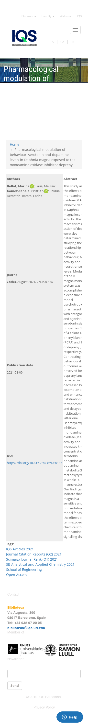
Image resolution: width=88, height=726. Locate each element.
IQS (79, 16)
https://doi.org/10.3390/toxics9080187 (34, 463)
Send (15, 685)
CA (62, 42)
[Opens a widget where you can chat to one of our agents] (69, 717)
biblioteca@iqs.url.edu (26, 628)
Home (14, 144)
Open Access (16, 574)
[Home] (24, 38)
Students (28, 16)
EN (73, 42)
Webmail (66, 16)
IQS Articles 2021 (20, 549)
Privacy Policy (44, 707)
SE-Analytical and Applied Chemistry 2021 (40, 564)
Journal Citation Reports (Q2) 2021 (34, 554)
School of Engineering (24, 569)
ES (52, 42)
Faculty (47, 16)
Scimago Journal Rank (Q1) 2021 (32, 559)
